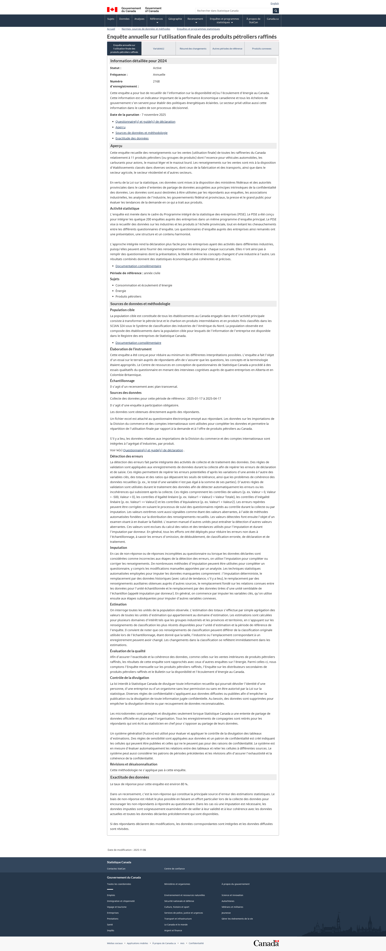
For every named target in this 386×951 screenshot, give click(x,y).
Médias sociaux (115, 943)
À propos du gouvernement (236, 884)
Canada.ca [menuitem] (273, 19)
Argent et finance (173, 930)
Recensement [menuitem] (195, 19)
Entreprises (113, 912)
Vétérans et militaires (232, 906)
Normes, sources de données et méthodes (146, 29)
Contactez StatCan (116, 868)
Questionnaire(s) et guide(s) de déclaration (145, 122)
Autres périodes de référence (227, 48)
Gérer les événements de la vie (237, 918)
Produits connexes (261, 48)
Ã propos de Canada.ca (164, 943)
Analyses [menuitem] (139, 19)
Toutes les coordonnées (119, 884)
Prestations (112, 918)
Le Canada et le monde (176, 924)
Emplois (111, 895)
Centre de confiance (174, 868)
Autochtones (228, 901)
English (275, 3)
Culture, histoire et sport (176, 906)
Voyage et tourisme (117, 906)
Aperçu (120, 127)
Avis (182, 943)
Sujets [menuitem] (110, 19)
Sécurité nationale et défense (179, 901)
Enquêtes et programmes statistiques (198, 29)
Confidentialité (196, 943)
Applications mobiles (137, 943)
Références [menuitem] (156, 19)
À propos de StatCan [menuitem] (253, 20)
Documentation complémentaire (138, 266)
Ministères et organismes (177, 884)
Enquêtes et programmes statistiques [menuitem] (224, 20)
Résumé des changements (193, 48)
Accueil (111, 29)
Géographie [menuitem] (175, 19)
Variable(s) (158, 48)
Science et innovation (232, 895)
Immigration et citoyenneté (121, 901)
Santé (110, 924)
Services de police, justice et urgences (183, 912)
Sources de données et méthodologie (141, 133)
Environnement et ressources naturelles (184, 895)
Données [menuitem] (124, 19)
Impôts (110, 930)
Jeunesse (226, 912)
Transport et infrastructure (178, 918)
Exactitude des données (132, 138)
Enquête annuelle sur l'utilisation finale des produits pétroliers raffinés (124, 48)
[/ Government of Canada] (134, 10)
